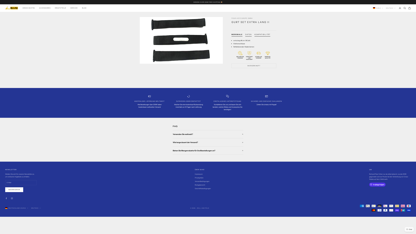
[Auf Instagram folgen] (12, 198)
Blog (84, 8)
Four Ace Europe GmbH (242, 18)
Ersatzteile (60, 8)
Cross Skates (29, 8)
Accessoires (45, 8)
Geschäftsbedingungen (203, 188)
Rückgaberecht (200, 185)
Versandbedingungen (202, 181)
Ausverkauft (253, 66)
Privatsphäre (199, 178)
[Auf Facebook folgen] (6, 198)
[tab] (237, 35)
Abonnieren (14, 189)
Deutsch (389, 8)
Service (74, 8)
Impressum (199, 174)
